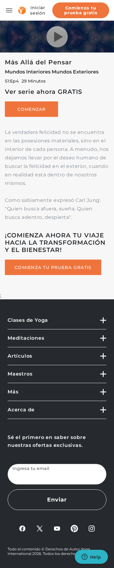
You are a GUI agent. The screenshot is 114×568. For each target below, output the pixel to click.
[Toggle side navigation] (9, 10)
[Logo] (22, 10)
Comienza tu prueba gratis (80, 10)
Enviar (57, 499)
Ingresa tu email (31, 468)
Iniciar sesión (37, 10)
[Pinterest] (74, 528)
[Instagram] (91, 528)
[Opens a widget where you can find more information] (91, 557)
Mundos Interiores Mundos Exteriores (51, 72)
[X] (39, 528)
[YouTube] (57, 528)
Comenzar (31, 109)
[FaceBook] (22, 528)
